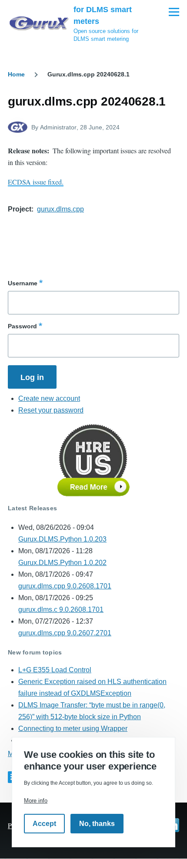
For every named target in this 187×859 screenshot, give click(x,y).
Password (22, 326)
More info (35, 800)
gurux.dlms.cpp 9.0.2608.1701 (64, 586)
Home (16, 74)
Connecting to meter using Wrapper (72, 728)
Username (22, 283)
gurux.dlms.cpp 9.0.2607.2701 (64, 633)
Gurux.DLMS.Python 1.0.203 (62, 539)
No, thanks (97, 823)
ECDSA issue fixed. (35, 181)
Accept (44, 823)
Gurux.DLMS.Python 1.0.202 (62, 562)
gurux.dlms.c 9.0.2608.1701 (61, 609)
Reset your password (50, 410)
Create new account (49, 398)
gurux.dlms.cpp (60, 209)
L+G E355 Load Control (54, 670)
